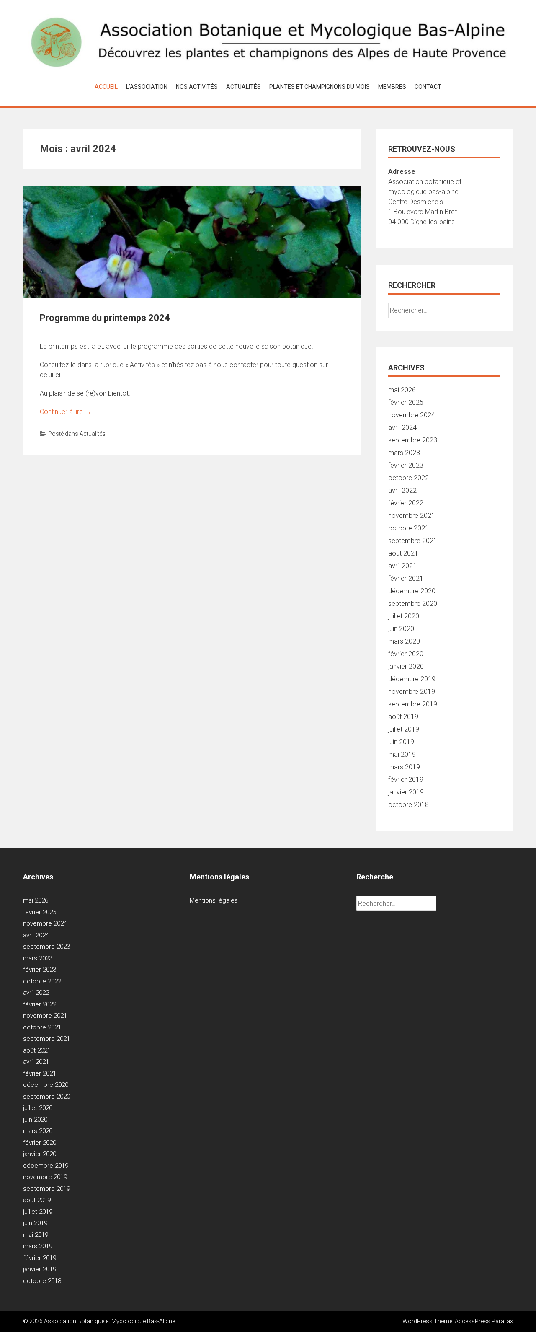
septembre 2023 (412, 440)
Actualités (243, 86)
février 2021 (405, 578)
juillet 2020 (403, 616)
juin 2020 (401, 629)
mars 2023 (404, 453)
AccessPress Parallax (484, 1321)
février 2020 (405, 654)
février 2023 (405, 465)
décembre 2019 (412, 679)
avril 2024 (402, 428)
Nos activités (197, 86)
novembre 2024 (411, 415)
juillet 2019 (403, 729)
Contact (428, 86)
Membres (392, 86)
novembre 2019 (411, 692)
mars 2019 (404, 767)
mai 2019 (402, 754)
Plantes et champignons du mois (319, 86)
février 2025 (405, 402)
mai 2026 (402, 390)
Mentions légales (214, 900)
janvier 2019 (406, 792)
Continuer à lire (65, 412)
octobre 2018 (408, 805)
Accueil (106, 86)
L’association (147, 86)
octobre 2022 (408, 478)
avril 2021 (402, 566)
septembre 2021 (412, 541)
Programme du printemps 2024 (105, 318)
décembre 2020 (412, 591)
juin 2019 (401, 742)
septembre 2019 (412, 704)
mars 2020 (404, 641)
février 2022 (405, 503)
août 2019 (403, 717)
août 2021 (403, 553)
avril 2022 (402, 490)
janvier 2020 (406, 666)
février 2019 (405, 780)
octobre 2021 (408, 528)
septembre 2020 (412, 604)
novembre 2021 (411, 516)
